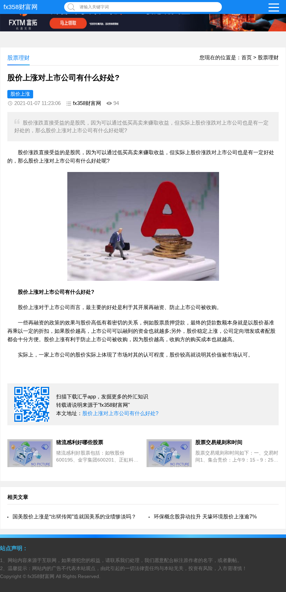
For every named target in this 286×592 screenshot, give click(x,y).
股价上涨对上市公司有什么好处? (120, 413)
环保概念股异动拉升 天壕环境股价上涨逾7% (205, 516)
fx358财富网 (20, 6)
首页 (246, 57)
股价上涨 (20, 94)
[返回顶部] (271, 525)
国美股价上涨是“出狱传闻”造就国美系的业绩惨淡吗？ (74, 516)
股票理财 (268, 57)
